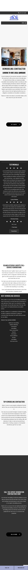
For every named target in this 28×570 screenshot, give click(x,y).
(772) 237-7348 (23, 13)
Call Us (7, 568)
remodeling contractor (13, 508)
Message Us (21, 568)
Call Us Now (14, 534)
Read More (14, 231)
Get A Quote (14, 124)
